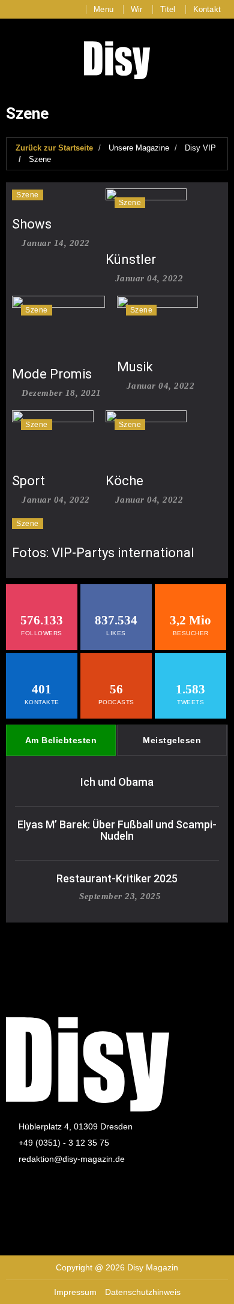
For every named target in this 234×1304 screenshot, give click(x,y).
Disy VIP (200, 147)
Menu (103, 9)
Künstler (131, 259)
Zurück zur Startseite (54, 147)
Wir (137, 9)
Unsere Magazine (139, 147)
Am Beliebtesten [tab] (61, 740)
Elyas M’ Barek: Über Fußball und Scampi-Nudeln (117, 830)
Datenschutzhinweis (143, 1292)
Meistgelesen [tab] (172, 740)
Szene (40, 159)
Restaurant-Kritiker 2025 (117, 878)
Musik (135, 366)
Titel (168, 9)
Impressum (75, 1292)
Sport (28, 480)
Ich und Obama (117, 782)
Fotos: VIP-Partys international (103, 552)
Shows (32, 224)
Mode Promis (52, 373)
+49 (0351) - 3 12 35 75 (64, 1142)
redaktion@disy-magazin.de (72, 1159)
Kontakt (207, 9)
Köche (124, 480)
